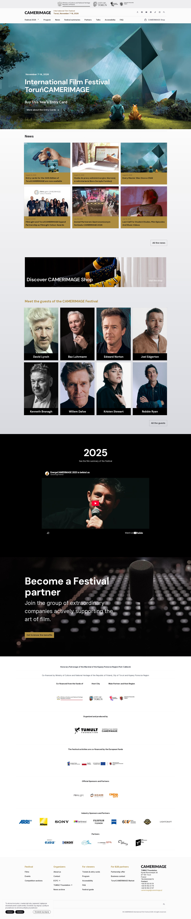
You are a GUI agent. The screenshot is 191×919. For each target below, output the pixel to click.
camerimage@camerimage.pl (151, 890)
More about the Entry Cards (41, 110)
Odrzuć (10, 912)
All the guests (158, 423)
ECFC (55, 881)
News (57, 20)
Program (47, 20)
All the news (158, 243)
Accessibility (110, 20)
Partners (88, 20)
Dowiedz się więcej (42, 912)
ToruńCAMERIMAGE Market (122, 881)
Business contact (118, 876)
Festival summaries (72, 20)
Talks (98, 20)
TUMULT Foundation (61, 885)
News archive (59, 889)
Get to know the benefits (39, 635)
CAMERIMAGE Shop (156, 20)
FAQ (121, 20)
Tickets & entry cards (91, 872)
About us (57, 872)
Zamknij (20, 912)
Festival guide (88, 889)
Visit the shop (155, 280)
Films (27, 872)
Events (27, 876)
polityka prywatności (29, 908)
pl (164, 12)
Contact (56, 876)
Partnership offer (118, 872)
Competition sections (33, 881)
